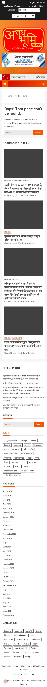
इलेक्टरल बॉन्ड (28, 449)
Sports (17, 644)
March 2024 (7, 611)
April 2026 (7, 504)
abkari (33, 441)
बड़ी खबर (15, 462)
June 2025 (7, 547)
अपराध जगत (16, 449)
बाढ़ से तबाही (32, 462)
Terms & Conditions (36, 6)
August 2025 (8, 538)
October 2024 (8, 581)
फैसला (6, 462)
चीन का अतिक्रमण (26, 454)
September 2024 (9, 585)
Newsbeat (37, 445)
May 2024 (7, 602)
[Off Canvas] (3, 2)
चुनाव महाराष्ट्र (19, 458)
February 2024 (8, 615)
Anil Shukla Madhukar (28, 196)
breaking (7, 181)
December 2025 (9, 521)
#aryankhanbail (10, 441)
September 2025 (9, 534)
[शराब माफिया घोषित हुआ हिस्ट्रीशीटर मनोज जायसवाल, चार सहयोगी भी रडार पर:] (23, 320)
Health (32, 635)
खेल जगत (16, 652)
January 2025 (8, 568)
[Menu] (10, 84)
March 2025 (7, 560)
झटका (29, 458)
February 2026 (8, 513)
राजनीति (25, 467)
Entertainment (20, 635)
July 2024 (7, 594)
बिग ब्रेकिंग (7, 467)
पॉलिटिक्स (7, 657)
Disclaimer (12, 10)
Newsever (35, 680)
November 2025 (9, 525)
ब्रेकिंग (17, 467)
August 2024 (8, 590)
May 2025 (7, 551)
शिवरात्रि (27, 657)
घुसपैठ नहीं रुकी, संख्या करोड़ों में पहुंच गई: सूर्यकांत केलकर (20, 383)
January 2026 (8, 517)
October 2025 (8, 530)
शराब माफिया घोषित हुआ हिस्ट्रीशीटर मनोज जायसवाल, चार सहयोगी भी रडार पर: (22, 345)
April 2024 (7, 607)
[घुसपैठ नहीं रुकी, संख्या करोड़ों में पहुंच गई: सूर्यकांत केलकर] (23, 214)
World (6, 652)
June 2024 (7, 598)
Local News (8, 640)
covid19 (29, 631)
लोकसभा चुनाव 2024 (11, 471)
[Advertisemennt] (23, 60)
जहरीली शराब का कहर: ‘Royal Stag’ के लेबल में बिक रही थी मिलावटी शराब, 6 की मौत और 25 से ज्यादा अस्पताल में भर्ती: (23, 188)
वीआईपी (24, 471)
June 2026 (7, 496)
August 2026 (8, 491)
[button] (10, 84)
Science (26, 181)
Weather (34, 648)
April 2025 (7, 555)
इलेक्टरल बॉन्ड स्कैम (10, 454)
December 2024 (9, 573)
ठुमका (37, 458)
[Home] (4, 84)
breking (7, 445)
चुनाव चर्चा (7, 458)
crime (27, 445)
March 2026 (7, 508)
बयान (23, 462)
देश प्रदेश (26, 652)
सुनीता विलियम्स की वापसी (12, 475)
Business (17, 445)
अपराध (6, 449)
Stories (26, 644)
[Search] (42, 83)
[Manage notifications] (6, 681)
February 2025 (8, 564)
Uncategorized (21, 648)
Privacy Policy (20, 6)
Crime (38, 631)
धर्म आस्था (35, 652)
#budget (24, 441)
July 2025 (7, 543)
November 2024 (9, 577)
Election (15, 279)
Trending (7, 648)
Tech (35, 644)
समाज (32, 471)
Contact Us (8, 6)
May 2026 (7, 500)
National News (17, 181)
